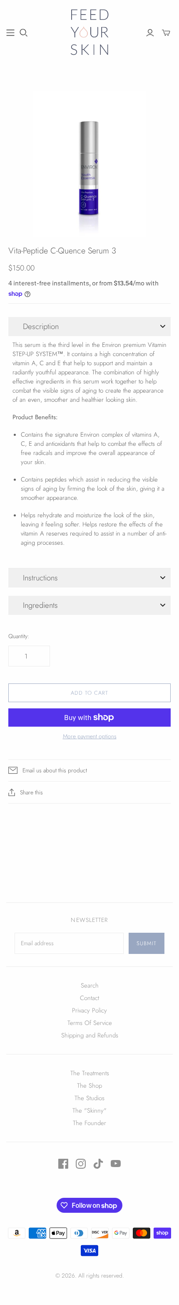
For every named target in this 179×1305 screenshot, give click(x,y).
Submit (147, 943)
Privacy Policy (89, 1010)
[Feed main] (10, 33)
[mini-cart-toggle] (166, 32)
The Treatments (89, 1073)
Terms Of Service (89, 1022)
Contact (89, 998)
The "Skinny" (89, 1110)
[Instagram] (81, 1164)
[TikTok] (98, 1164)
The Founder (89, 1123)
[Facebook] (63, 1164)
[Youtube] (116, 1164)
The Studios (89, 1098)
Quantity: (18, 636)
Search (90, 985)
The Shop (89, 1085)
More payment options (90, 736)
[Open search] (24, 33)
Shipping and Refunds (89, 1035)
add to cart (89, 862)
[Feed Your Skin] (89, 31)
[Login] (150, 32)
